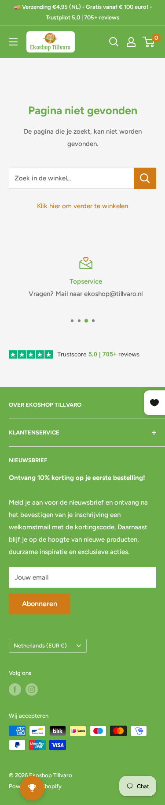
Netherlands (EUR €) (40, 645)
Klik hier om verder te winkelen (82, 206)
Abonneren (39, 603)
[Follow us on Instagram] (32, 689)
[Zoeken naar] (114, 42)
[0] (148, 42)
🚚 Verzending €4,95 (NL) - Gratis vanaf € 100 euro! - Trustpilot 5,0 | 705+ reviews (83, 12)
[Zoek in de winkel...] (145, 178)
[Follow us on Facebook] (15, 689)
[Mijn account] (131, 42)
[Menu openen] (13, 41)
